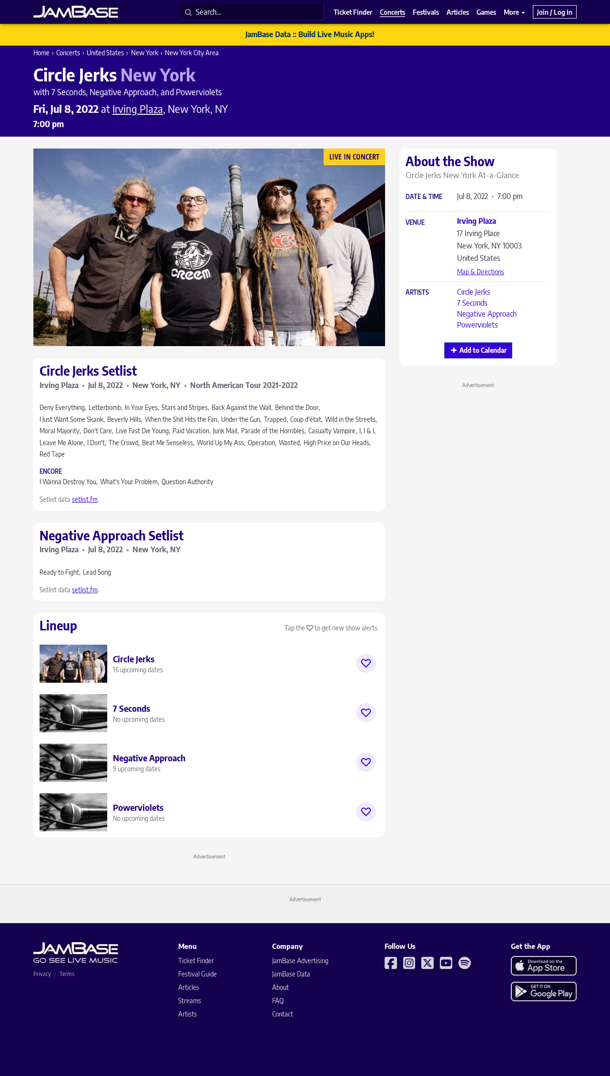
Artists (417, 292)
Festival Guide (197, 974)
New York (144, 53)
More (512, 12)
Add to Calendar (483, 350)
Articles (188, 987)
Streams (189, 1000)
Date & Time (424, 197)
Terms (67, 973)
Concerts (68, 53)
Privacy (42, 973)
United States (105, 53)
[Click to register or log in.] (366, 663)
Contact (282, 1014)
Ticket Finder (196, 960)
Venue (415, 222)
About (280, 987)
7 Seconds (472, 303)
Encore (51, 471)
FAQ (278, 1000)
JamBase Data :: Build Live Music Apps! (310, 34)
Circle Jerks (473, 292)
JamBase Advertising (300, 960)
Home (41, 53)
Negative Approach (487, 314)
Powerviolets (477, 324)
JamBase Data (291, 974)
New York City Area (192, 53)
